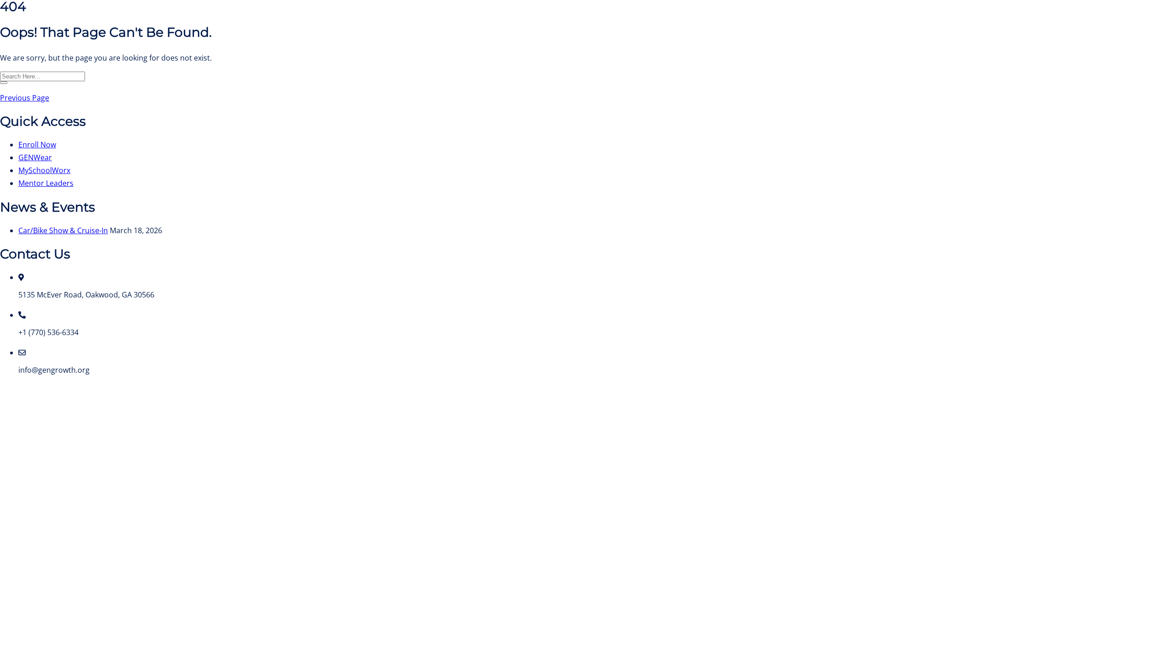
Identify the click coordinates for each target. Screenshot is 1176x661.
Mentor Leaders (46, 183)
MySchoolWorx (44, 170)
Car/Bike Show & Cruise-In (63, 230)
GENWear (35, 157)
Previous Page (24, 98)
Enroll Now (37, 145)
